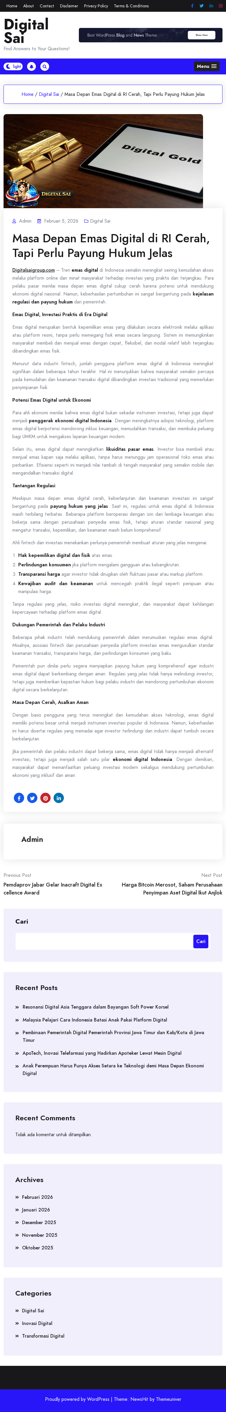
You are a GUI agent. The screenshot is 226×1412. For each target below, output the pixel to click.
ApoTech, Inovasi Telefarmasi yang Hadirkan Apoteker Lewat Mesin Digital (102, 1053)
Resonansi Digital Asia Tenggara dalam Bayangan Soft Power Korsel (96, 1007)
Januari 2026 (36, 1209)
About (28, 6)
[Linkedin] (211, 6)
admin (32, 839)
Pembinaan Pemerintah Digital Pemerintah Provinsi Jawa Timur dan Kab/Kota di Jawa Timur (113, 1036)
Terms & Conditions (131, 6)
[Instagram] (220, 6)
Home (11, 6)
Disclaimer (69, 6)
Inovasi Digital (37, 1323)
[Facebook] (192, 6)
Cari (21, 921)
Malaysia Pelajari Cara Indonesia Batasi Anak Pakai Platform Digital (95, 1020)
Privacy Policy (96, 6)
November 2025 (39, 1235)
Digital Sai (26, 31)
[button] (207, 66)
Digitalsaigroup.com (33, 270)
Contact (47, 6)
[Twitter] (202, 6)
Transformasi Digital (43, 1336)
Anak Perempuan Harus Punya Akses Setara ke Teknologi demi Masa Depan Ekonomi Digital (113, 1069)
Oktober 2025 (37, 1247)
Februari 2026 (37, 1197)
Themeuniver (168, 1399)
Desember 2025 (39, 1222)
